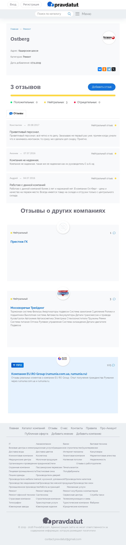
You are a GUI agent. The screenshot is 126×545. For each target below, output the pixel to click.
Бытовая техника (98, 444)
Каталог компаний (33, 428)
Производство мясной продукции (56, 483)
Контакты (77, 428)
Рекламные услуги (76, 487)
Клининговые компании (21, 455)
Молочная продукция (46, 459)
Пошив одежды (16, 475)
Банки (66, 444)
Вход (13, 4)
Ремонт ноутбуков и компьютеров (80, 491)
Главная (14, 428)
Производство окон (83, 483)
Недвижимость (98, 459)
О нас (64, 428)
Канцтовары (96, 451)
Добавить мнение (62, 433)
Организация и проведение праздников (29, 463)
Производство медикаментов (24, 483)
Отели (52, 463)
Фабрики (94, 502)
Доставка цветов (44, 451)
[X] (114, 69)
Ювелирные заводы (19, 506)
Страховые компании (20, 499)
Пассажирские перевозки (49, 467)
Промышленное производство (24, 487)
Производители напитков (78, 479)
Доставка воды (16, 451)
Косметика (41, 455)
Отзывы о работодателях (88, 463)
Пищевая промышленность (22, 471)
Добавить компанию (88, 433)
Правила (91, 428)
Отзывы (52, 428)
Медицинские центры (20, 459)
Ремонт (13, 491)
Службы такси (97, 495)
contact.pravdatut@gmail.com (63, 539)
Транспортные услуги (47, 502)
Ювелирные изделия (46, 506)
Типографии (15, 502)
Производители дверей (48, 475)
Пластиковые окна (45, 471)
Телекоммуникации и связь (76, 499)
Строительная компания (48, 499)
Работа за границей (50, 487)
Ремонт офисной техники (22, 495)
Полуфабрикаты (71, 471)
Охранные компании (19, 467)
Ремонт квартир (44, 491)
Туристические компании (76, 502)
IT (10, 444)
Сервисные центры (73, 495)
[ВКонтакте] (100, 69)
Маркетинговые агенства (103, 455)
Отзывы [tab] (18, 113)
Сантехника (42, 495)
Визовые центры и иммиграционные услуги (31, 448)
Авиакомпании (43, 444)
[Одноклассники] (104, 69)
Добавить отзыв (101, 86)
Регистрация (31, 4)
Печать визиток (70, 467)
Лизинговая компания (74, 455)
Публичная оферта (36, 433)
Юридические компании (75, 506)
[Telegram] (109, 69)
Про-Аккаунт (108, 428)
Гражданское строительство (67, 448)
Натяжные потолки (72, 459)
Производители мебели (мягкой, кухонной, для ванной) (37, 479)
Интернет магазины (73, 451)
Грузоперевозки (90, 448)
